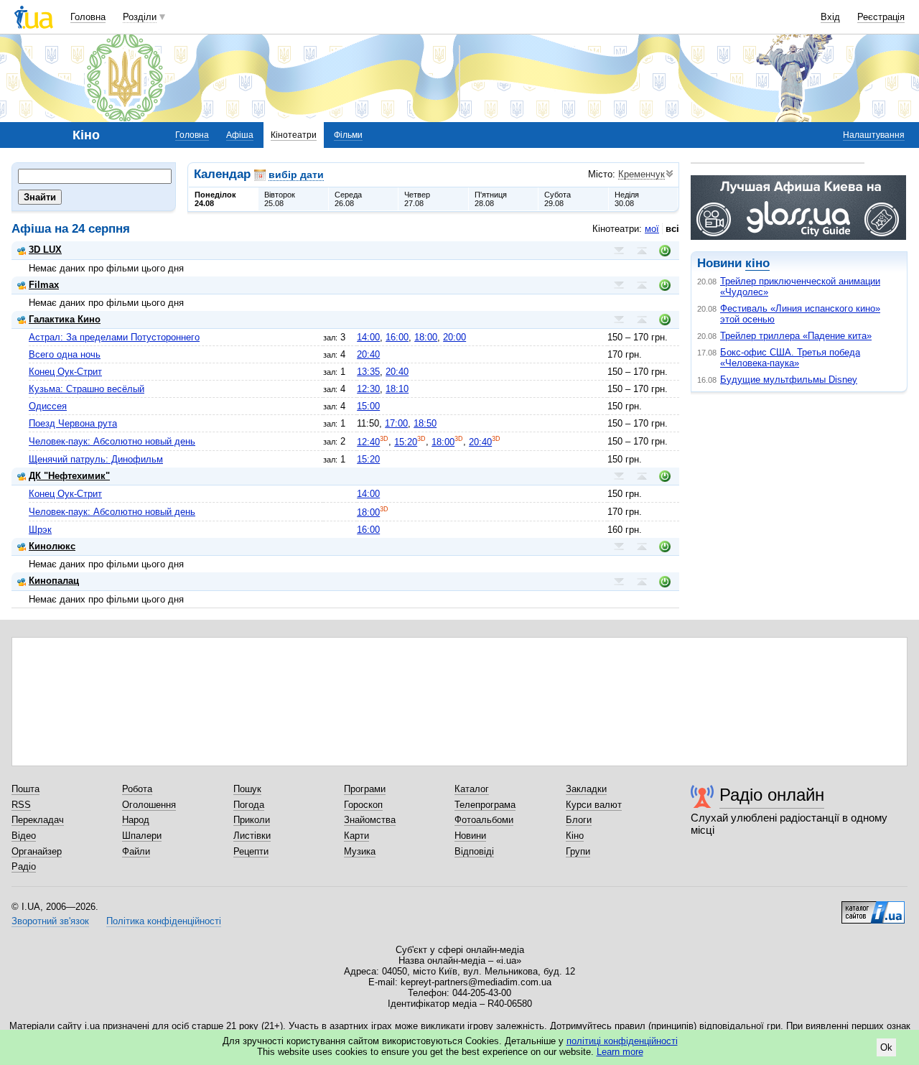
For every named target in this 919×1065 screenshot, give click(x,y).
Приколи (251, 819)
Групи (578, 851)
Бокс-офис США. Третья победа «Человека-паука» (790, 357)
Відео (23, 835)
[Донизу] (619, 250)
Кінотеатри (294, 135)
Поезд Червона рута (73, 423)
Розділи (140, 16)
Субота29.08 (557, 199)
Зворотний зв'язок (50, 921)
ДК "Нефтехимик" (69, 475)
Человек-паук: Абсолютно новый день (112, 441)
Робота (137, 788)
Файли (136, 851)
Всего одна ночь (65, 354)
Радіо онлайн (771, 794)
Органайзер (36, 851)
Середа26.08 (348, 199)
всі (672, 228)
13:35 (368, 371)
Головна (88, 16)
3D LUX (45, 249)
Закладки (586, 788)
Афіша (239, 135)
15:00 (368, 406)
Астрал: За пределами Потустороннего (114, 337)
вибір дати (296, 174)
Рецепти (251, 851)
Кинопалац (54, 580)
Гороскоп (363, 804)
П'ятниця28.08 (491, 199)
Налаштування (874, 135)
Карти (356, 835)
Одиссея (48, 406)
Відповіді (474, 851)
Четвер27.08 (417, 199)
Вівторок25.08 (279, 199)
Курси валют (594, 804)
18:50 (425, 423)
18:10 (397, 388)
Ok (886, 1047)
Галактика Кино (65, 319)
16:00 (397, 337)
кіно (757, 263)
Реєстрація (881, 16)
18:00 (425, 337)
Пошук (247, 788)
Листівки (252, 835)
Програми (365, 788)
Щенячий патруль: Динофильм (96, 459)
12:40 (368, 442)
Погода (248, 804)
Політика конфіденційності (163, 921)
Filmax (44, 284)
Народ (135, 819)
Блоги (579, 819)
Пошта (25, 788)
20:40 (368, 354)
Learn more (620, 1051)
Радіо (23, 866)
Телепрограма (485, 804)
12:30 (368, 388)
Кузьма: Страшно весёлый (86, 388)
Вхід (830, 16)
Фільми (348, 135)
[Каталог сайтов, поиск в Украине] (873, 907)
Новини (470, 835)
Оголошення (149, 804)
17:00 (396, 423)
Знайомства (370, 819)
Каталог (471, 788)
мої (652, 228)
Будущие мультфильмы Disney (788, 379)
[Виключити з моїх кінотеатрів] (665, 250)
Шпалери (142, 835)
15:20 (405, 442)
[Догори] (642, 250)
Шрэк (40, 529)
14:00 (368, 337)
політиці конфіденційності (622, 1041)
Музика (359, 851)
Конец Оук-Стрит (65, 371)
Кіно (575, 835)
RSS (21, 804)
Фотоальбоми (483, 819)
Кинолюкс (52, 546)
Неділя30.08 (627, 199)
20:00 (454, 337)
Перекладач (37, 819)
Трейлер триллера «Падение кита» (796, 335)
